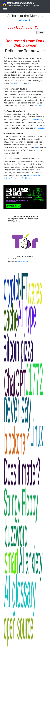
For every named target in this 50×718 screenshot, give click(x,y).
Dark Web (38, 105)
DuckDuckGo (36, 119)
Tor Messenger (28, 178)
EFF (36, 147)
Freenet (14, 178)
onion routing (39, 128)
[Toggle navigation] (5, 9)
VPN (16, 83)
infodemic (25, 20)
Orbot (21, 83)
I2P (29, 83)
